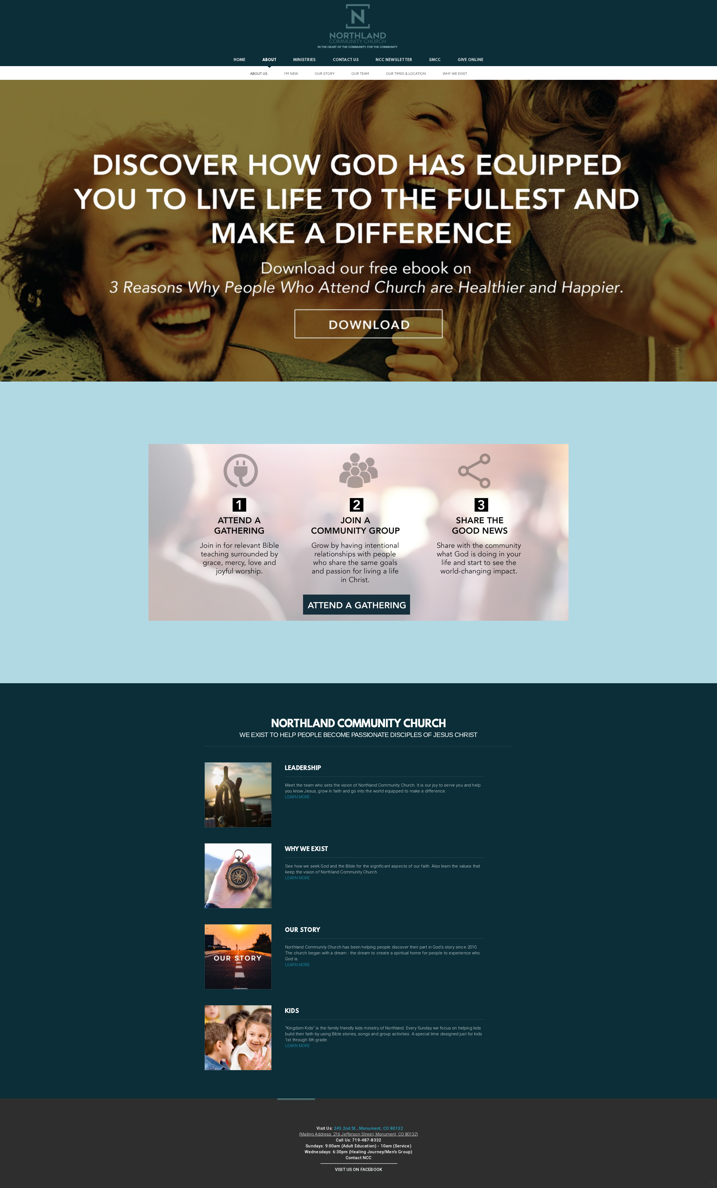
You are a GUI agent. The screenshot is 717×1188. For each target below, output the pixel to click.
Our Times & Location (406, 73)
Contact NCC (359, 1157)
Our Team (360, 73)
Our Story (325, 73)
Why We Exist (455, 73)
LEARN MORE (297, 796)
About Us (258, 73)
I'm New (291, 73)
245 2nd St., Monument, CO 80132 (368, 1128)
